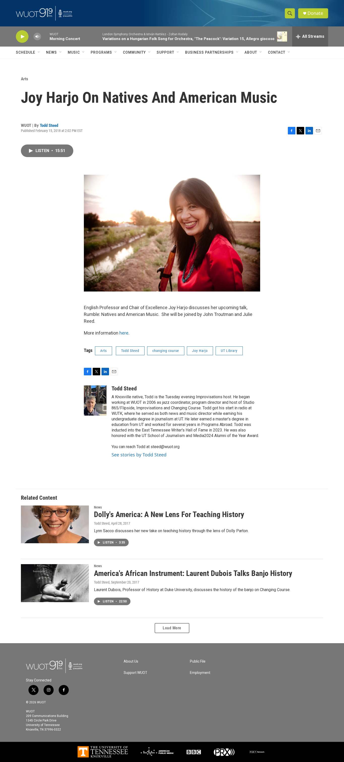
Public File (197, 661)
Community (134, 52)
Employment (200, 673)
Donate (315, 13)
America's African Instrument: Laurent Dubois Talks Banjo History (193, 573)
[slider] (45, 36)
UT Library (229, 351)
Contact (276, 52)
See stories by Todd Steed (139, 455)
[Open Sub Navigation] (39, 52)
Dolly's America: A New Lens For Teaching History (169, 514)
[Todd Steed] (95, 400)
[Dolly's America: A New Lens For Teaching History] (55, 524)
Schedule (25, 52)
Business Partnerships (209, 52)
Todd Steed (49, 125)
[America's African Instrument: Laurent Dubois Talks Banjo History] (55, 583)
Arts (24, 78)
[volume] (37, 36)
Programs (101, 52)
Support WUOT (135, 673)
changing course (165, 351)
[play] (22, 37)
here (123, 333)
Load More (172, 628)
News (51, 52)
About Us (131, 661)
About (251, 52)
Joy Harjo (200, 351)
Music (74, 52)
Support (165, 52)
